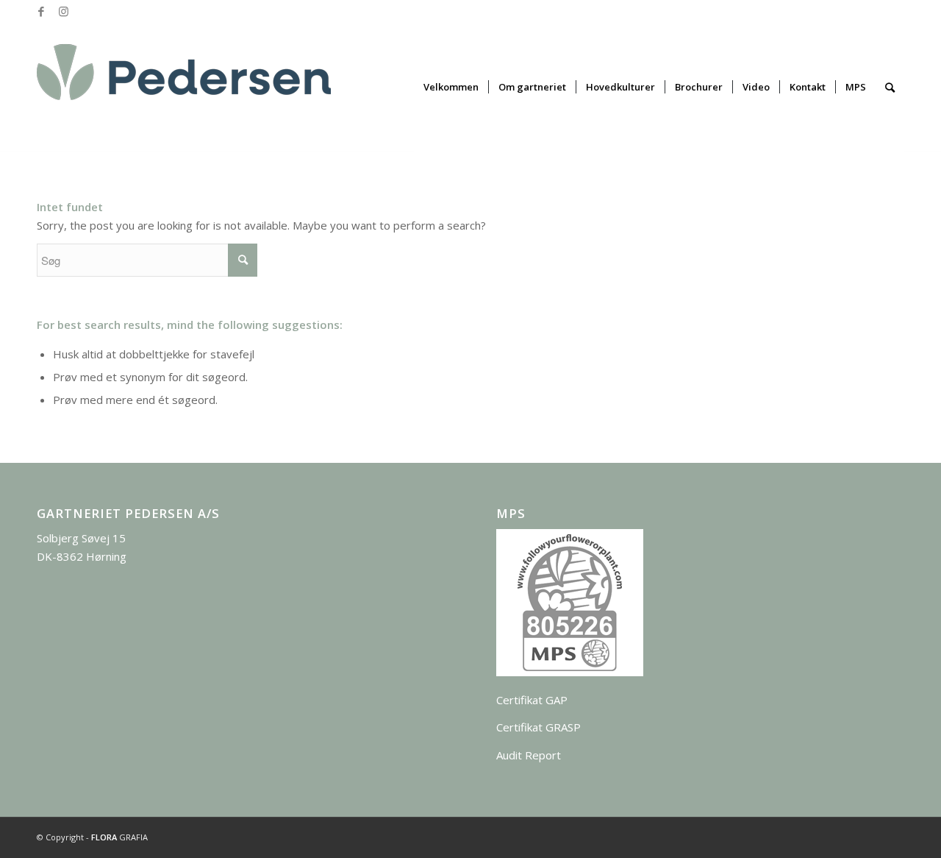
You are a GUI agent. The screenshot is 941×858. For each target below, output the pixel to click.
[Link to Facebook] (40, 11)
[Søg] (890, 87)
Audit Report (528, 755)
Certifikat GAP (532, 699)
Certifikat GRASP (538, 727)
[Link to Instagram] (63, 11)
